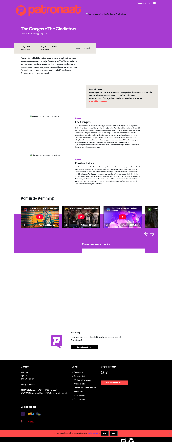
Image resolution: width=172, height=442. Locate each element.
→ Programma (77, 372)
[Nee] (170, 433)
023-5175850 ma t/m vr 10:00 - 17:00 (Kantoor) (39, 390)
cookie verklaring (93, 433)
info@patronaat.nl (28, 384)
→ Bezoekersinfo (78, 376)
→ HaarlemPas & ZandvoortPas (83, 387)
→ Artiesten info (78, 384)
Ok (104, 433)
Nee (113, 433)
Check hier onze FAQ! (98, 101)
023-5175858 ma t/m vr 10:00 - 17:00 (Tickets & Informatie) (44, 393)
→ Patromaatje (77, 391)
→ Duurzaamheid (78, 399)
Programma (141, 3)
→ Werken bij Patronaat (81, 380)
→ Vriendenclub (78, 395)
